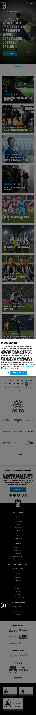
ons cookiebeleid (28, 366)
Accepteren (18, 373)
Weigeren (5, 373)
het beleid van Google (10, 368)
